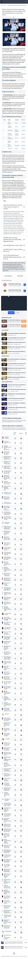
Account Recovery (17, 348)
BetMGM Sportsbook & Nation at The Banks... (7, 892)
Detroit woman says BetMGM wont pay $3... (7, 638)
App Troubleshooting (24, 353)
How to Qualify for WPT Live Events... (7, 548)
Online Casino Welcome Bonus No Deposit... (7, 719)
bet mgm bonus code (5, 5)
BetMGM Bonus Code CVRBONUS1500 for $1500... (7, 759)
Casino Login (10, 348)
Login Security (23, 348)
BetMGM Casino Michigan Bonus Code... (7, 593)
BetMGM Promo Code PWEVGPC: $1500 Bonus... (7, 589)
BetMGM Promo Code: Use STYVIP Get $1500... (7, 809)
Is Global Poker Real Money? (7, 628)
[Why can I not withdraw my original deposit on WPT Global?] (4, 403)
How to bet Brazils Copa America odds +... (7, 538)
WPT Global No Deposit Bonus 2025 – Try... (7, 897)
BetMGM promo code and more (7, 493)
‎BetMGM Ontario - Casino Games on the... (7, 916)
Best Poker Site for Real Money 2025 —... (7, 603)
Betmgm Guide (24, 344)
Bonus (14, 413)
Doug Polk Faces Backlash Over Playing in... (7, 598)
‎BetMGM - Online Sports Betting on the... (7, 886)
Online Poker (20, 400)
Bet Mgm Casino (11, 395)
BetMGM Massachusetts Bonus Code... (7, 482)
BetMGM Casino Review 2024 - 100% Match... (7, 574)
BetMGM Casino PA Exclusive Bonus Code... (7, 846)
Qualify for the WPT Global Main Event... (7, 749)
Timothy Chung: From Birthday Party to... (7, 856)
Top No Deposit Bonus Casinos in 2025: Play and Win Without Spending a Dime (8, 276)
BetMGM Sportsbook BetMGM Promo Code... (7, 698)
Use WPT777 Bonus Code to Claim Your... (7, 673)
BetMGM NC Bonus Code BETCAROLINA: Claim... (7, 477)
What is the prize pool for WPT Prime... (7, 498)
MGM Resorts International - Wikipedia (7, 734)
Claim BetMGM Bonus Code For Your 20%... (7, 558)
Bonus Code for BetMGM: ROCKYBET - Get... (7, 488)
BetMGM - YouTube (7, 437)
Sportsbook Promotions (21, 335)
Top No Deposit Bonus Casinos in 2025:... (7, 687)
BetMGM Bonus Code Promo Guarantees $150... (7, 533)
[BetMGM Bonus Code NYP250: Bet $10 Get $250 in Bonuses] (4, 394)
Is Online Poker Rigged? (7, 614)
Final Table (10, 386)
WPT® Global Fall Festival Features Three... (7, 709)
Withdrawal (10, 404)
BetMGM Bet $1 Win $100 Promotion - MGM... (7, 648)
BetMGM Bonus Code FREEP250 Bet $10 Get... (7, 851)
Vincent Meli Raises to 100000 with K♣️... (7, 618)
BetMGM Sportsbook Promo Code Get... (6, 794)
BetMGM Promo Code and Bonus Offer (7, 662)
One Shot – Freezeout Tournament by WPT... (7, 563)
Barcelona (13, 391)
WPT (17, 413)
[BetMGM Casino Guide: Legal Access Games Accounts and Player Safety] (4, 343)
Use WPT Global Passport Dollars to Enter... (7, 518)
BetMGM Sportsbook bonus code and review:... (7, 764)
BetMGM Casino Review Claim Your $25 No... (7, 927)
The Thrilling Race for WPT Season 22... (7, 865)
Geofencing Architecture (19, 339)
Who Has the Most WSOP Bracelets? (7, 453)
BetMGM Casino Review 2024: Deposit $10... (7, 789)
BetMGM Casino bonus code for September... (7, 907)
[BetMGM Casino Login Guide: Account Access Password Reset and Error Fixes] (4, 347)
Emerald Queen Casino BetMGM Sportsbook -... (7, 815)
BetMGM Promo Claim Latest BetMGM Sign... (7, 870)
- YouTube (7, 738)
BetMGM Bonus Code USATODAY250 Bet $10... (7, 881)
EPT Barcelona (18, 386)
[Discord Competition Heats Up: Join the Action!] (4, 412)
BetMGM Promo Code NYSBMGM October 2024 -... (7, 804)
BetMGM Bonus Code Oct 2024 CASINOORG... (7, 527)
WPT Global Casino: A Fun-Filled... (7, 729)
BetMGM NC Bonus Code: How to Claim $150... (7, 835)
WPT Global (10, 400)
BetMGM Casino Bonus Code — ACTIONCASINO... (7, 579)
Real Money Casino (17, 344)
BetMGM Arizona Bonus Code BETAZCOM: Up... (7, 911)
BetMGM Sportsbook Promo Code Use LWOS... (7, 569)
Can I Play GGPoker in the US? (7, 442)
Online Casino (10, 344)
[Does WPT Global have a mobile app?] (4, 399)
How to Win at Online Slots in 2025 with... (7, 544)
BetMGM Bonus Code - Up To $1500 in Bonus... (7, 467)
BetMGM (7, 714)
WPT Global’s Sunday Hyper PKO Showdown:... (7, 508)
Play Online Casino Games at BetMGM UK (7, 774)
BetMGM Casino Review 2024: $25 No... (7, 642)
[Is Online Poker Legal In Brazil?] (4, 408)
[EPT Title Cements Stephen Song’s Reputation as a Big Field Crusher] (4, 390)
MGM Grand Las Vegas (7, 523)
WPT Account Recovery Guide (7, 503)
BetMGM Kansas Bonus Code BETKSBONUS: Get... (7, 724)
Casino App (10, 353)
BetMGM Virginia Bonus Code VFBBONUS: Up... (7, 458)
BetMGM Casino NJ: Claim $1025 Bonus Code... (7, 830)
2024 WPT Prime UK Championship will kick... (7, 937)
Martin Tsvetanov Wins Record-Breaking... (7, 841)
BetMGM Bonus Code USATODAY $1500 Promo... (7, 513)
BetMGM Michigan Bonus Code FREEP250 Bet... (7, 704)
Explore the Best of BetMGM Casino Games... (7, 770)
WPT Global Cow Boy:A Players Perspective (7, 861)
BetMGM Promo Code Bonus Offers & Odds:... (7, 462)
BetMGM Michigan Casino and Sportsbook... (7, 447)
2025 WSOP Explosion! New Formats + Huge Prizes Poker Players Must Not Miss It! (20, 276)
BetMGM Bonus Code (12, 335)
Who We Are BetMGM (7, 799)
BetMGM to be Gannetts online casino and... (7, 653)
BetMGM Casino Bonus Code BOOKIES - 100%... (7, 875)
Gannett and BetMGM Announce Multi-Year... (7, 820)
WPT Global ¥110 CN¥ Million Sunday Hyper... (7, 623)
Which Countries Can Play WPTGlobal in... (7, 633)
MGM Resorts (8, 931)
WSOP (17, 391)
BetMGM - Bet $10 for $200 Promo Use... (7, 744)
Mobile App (15, 400)
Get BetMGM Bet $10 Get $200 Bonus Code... (7, 472)
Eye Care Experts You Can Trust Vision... (7, 683)
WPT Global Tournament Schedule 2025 (7, 784)
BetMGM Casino (11, 339)
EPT (6, 50)
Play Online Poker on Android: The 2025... (7, 668)
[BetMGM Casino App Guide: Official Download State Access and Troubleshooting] (4, 352)
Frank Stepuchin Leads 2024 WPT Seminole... (7, 553)
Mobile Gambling (16, 353)
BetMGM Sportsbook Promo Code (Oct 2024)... (7, 608)
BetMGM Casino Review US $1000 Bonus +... (7, 753)
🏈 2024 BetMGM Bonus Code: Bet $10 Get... (7, 693)
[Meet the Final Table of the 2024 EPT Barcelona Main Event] (4, 385)
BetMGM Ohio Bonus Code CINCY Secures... (7, 678)
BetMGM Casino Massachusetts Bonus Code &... (7, 825)
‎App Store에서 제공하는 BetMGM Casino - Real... (7, 658)
